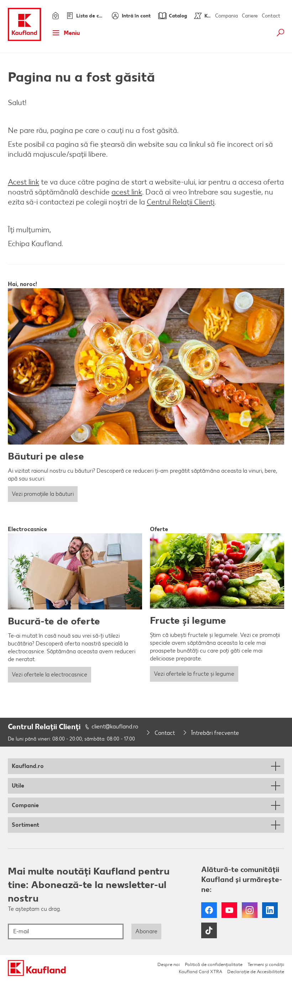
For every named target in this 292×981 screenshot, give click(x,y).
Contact (271, 16)
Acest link (23, 181)
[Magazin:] (55, 16)
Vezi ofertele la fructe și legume (194, 673)
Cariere (250, 16)
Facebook (209, 910)
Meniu (72, 33)
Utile (18, 785)
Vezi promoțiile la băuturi (43, 493)
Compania (226, 16)
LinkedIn (270, 910)
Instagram (249, 910)
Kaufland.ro (28, 766)
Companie (25, 805)
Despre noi (168, 964)
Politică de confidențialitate (214, 964)
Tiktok (209, 930)
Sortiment (25, 824)
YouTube (229, 910)
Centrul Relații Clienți (180, 201)
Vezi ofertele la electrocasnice (49, 674)
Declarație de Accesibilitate (255, 971)
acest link (126, 191)
